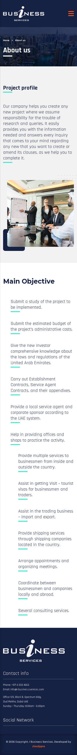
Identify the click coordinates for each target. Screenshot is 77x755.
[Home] (23, 13)
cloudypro (38, 746)
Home (6, 40)
